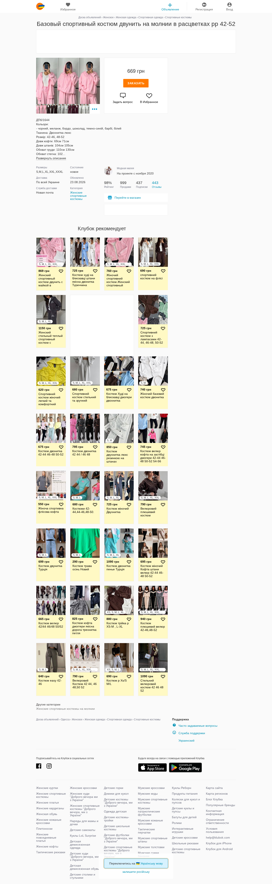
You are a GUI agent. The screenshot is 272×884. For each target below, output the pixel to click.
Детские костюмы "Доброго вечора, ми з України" (118, 802)
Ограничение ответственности (217, 821)
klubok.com (40, 6)
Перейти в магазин (128, 197)
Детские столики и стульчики (82, 876)
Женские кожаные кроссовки (48, 821)
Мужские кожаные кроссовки (150, 822)
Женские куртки (47, 788)
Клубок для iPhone (219, 843)
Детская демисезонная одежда (80, 844)
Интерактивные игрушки (182, 830)
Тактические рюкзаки (50, 852)
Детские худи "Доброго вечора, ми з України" (84, 857)
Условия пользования (215, 830)
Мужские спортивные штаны (152, 839)
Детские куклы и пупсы (183, 810)
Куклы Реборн (181, 788)
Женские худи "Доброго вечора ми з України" (84, 797)
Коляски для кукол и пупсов (186, 801)
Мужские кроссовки (151, 788)
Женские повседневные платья (46, 837)
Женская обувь (46, 814)
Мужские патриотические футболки (149, 811)
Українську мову (151, 863)
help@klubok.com (218, 837)
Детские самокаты (82, 830)
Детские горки (113, 788)
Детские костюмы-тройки (116, 818)
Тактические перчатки (146, 831)
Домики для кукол (116, 793)
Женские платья (47, 802)
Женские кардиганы (50, 808)
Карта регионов (217, 793)
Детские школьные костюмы (117, 827)
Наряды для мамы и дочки (84, 822)
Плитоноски (44, 828)
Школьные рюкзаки (185, 843)
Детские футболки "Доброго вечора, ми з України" (118, 838)
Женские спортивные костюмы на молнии (65, 708)
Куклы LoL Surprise (83, 835)
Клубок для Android (219, 849)
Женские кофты (47, 846)
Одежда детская (115, 811)
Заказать (136, 83)
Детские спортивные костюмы (186, 850)
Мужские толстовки (151, 847)
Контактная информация (215, 812)
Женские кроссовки (83, 788)
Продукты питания (185, 793)
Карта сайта (214, 788)
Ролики (177, 823)
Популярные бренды (220, 805)
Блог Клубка (214, 799)
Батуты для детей (184, 817)
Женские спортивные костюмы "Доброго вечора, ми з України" (85, 810)
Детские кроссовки (185, 837)
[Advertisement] (136, 41)
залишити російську (136, 871)
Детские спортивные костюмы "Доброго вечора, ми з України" (118, 851)
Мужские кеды (148, 793)
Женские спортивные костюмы (78, 196)
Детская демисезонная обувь (84, 867)
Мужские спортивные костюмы (152, 801)
